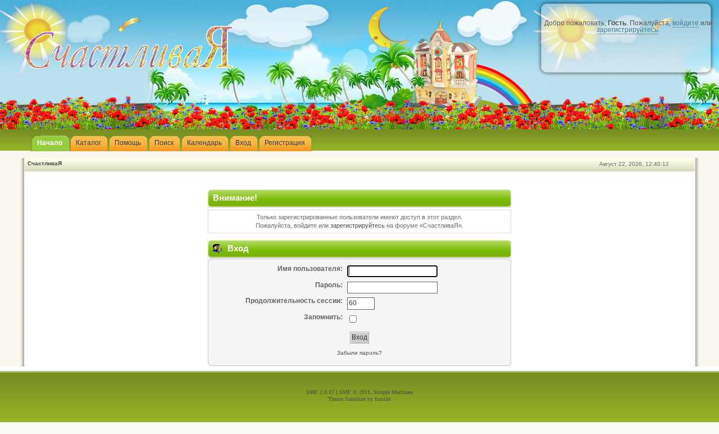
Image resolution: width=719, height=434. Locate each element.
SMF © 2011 (354, 392)
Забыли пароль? (359, 353)
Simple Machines (393, 392)
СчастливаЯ (45, 163)
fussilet (383, 399)
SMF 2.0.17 (320, 392)
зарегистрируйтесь (627, 30)
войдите (685, 23)
